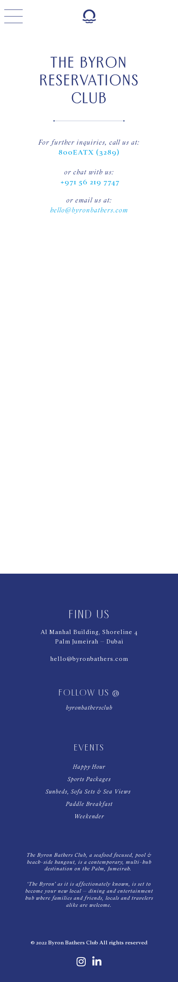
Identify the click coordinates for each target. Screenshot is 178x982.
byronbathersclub (89, 708)
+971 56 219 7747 (90, 182)
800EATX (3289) (89, 152)
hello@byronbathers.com (89, 210)
